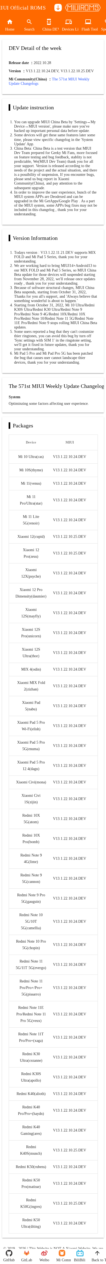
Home (9, 29)
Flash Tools (88, 29)
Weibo (44, 1260)
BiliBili (79, 1260)
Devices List (68, 29)
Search (29, 29)
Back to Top (97, 1260)
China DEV (48, 29)
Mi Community (61, 1260)
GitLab (26, 1260)
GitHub (8, 1260)
